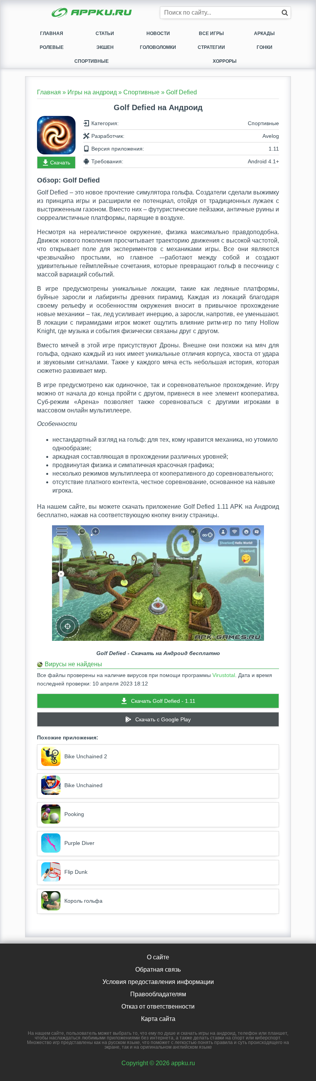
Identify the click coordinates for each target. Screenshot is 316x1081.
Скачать (60, 162)
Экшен (105, 47)
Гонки (264, 47)
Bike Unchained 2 (85, 756)
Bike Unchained (83, 785)
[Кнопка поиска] (285, 13)
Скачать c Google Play (163, 719)
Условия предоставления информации (158, 982)
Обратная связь (158, 969)
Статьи (105, 33)
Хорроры (225, 61)
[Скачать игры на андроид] (92, 13)
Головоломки (158, 47)
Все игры (211, 33)
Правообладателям (158, 994)
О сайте (158, 957)
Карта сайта (158, 1019)
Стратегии (211, 47)
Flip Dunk (75, 872)
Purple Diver (79, 843)
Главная (51, 33)
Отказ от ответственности (158, 1006)
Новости (158, 33)
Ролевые (52, 47)
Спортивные (91, 61)
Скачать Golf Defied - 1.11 (163, 701)
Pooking (74, 814)
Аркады (264, 33)
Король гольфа (83, 901)
